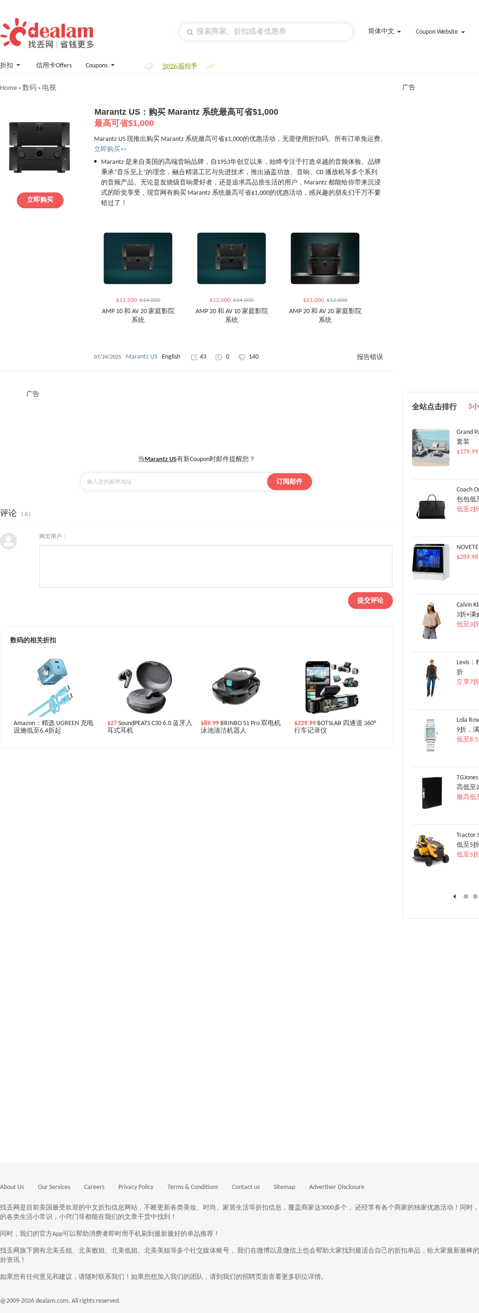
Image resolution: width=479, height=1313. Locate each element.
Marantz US (141, 356)
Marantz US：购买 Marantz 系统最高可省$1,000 (186, 117)
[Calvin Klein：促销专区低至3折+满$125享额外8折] (431, 637)
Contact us (246, 1187)
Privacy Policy (135, 1187)
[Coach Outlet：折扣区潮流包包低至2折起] (431, 522)
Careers (94, 1187)
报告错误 (370, 357)
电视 (49, 88)
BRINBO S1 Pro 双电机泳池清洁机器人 (241, 727)
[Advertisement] (196, 420)
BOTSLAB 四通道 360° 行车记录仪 (335, 727)
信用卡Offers (54, 65)
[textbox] (266, 31)
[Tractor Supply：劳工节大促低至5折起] (431, 868)
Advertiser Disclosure (336, 1187)
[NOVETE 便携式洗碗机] (431, 580)
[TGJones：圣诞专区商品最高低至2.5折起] (431, 810)
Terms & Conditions (192, 1187)
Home (8, 88)
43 (203, 356)
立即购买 (40, 200)
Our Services (54, 1187)
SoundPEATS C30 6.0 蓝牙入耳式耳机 (149, 727)
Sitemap (284, 1187)
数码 (29, 88)
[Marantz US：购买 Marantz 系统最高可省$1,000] (40, 183)
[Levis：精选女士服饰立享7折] (431, 695)
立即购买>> (110, 149)
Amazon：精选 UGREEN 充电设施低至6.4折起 (54, 727)
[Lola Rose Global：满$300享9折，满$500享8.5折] (431, 753)
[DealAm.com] (47, 33)
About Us (12, 1187)
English (171, 356)
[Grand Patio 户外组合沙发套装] (431, 465)
